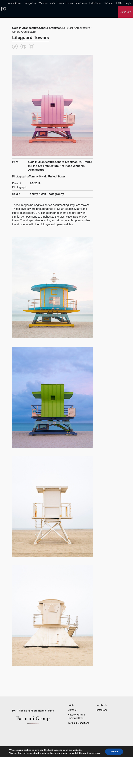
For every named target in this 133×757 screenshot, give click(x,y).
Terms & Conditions (78, 722)
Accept (114, 751)
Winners (42, 3)
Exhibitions (95, 3)
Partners (108, 3)
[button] (15, 46)
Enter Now (125, 11)
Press (69, 3)
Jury (52, 3)
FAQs (119, 3)
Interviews (81, 3)
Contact (72, 710)
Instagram (101, 710)
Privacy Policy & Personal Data (76, 716)
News (61, 3)
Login (128, 3)
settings (95, 753)
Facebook (101, 705)
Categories (30, 3)
